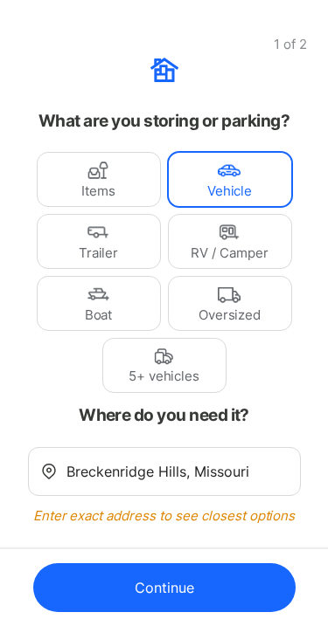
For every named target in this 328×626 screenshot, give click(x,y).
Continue (164, 587)
